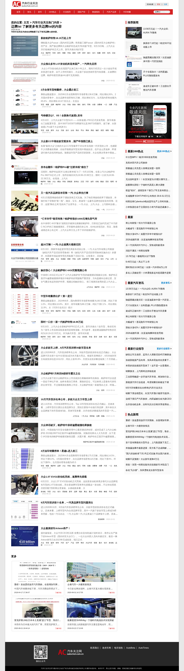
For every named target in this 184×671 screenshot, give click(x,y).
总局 (79, 259)
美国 (74, 53)
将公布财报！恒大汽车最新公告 (141, 223)
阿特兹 (92, 416)
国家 (69, 259)
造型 (102, 130)
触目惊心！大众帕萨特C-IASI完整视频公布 (64, 270)
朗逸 (103, 416)
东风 (115, 466)
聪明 (112, 182)
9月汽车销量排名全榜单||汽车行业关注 (144, 388)
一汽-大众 (84, 416)
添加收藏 (150, 4)
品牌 (52, 105)
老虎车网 (106, 648)
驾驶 (112, 130)
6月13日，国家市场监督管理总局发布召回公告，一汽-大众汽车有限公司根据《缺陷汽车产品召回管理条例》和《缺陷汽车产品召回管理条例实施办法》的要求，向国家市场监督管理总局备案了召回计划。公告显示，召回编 (78, 252)
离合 (85, 492)
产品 (115, 105)
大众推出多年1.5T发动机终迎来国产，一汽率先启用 (69, 64)
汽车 (87, 182)
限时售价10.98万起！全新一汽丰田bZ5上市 (146, 267)
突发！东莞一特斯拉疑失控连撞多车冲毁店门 (147, 464)
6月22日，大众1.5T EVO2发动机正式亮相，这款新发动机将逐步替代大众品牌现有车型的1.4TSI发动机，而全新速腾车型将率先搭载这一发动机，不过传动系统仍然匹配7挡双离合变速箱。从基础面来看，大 (79, 484)
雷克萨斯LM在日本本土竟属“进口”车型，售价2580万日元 (41, 620)
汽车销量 (127, 12)
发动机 (84, 337)
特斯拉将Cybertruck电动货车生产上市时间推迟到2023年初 (154, 201)
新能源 (69, 182)
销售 (107, 130)
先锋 (100, 337)
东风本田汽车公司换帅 (136, 163)
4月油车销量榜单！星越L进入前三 (59, 451)
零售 (89, 105)
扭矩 (115, 492)
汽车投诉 (93, 364)
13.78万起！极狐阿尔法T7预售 (140, 256)
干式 (110, 492)
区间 (84, 311)
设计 (67, 130)
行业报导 (67, 12)
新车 (40, 12)
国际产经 (81, 12)
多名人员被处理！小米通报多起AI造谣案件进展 (148, 273)
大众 (42, 53)
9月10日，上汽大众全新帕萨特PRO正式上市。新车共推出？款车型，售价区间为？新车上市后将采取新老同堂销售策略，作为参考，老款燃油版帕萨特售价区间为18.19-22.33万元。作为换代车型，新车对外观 (78, 329)
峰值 (105, 492)
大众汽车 (85, 364)
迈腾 (98, 416)
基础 (100, 492)
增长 (79, 105)
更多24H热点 (163, 151)
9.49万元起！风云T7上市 (138, 262)
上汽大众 (89, 287)
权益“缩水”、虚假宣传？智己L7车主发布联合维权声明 (151, 190)
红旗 (98, 311)
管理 (47, 259)
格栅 (98, 53)
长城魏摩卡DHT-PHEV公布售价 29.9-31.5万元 (148, 196)
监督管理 (85, 259)
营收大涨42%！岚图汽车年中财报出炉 (144, 234)
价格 (97, 182)
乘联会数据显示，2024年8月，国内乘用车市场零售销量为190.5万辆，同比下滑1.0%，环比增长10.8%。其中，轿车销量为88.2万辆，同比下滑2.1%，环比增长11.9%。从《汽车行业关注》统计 (79, 304)
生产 (67, 543)
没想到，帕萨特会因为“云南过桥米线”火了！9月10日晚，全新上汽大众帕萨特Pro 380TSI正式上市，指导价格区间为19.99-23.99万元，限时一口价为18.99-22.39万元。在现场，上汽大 (78, 175)
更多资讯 (165, 283)
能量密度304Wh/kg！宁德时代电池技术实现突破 (90, 620)
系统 (92, 130)
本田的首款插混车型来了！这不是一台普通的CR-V (150, 365)
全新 (94, 105)
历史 (113, 53)
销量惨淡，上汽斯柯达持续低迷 (141, 371)
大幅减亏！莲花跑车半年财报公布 (142, 228)
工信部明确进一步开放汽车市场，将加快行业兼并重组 (151, 377)
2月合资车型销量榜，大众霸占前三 (60, 89)
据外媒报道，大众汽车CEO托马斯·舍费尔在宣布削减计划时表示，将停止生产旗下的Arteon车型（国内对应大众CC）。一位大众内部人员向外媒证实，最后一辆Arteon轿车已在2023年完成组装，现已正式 (79, 536)
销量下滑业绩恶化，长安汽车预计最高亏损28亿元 (149, 393)
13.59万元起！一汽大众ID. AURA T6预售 (145, 289)
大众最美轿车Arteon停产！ (55, 528)
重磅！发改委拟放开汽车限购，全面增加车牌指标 (38, 584)
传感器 (63, 259)
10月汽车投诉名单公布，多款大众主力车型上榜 (66, 399)
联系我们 (94, 648)
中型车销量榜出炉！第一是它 (56, 296)
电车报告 (118, 648)
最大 (89, 53)
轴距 (97, 130)
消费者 (99, 105)
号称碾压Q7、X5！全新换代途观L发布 (61, 115)
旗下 (108, 311)
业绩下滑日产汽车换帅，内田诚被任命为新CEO (148, 399)
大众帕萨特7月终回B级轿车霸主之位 (60, 373)
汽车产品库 (111, 12)
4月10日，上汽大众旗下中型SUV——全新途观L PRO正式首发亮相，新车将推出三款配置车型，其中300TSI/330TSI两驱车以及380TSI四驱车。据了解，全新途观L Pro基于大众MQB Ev (78, 123)
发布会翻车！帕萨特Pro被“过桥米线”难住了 (64, 167)
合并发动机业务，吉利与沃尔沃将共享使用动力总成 (150, 404)
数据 (102, 182)
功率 (79, 53)
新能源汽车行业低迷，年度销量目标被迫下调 (147, 382)
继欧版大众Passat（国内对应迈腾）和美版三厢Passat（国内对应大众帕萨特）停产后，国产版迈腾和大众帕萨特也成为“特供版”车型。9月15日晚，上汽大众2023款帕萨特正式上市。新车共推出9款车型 (79, 46)
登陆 (158, 4)
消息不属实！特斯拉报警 (137, 251)
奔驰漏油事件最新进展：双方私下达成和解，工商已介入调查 (155, 448)
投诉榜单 (101, 519)
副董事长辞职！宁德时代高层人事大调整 (145, 185)
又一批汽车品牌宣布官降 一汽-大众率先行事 (64, 193)
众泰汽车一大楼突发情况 (79, 584)
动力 (94, 53)
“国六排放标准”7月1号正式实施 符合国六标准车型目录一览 (154, 453)
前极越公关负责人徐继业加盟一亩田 (143, 168)
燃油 (59, 182)
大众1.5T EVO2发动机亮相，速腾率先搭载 (64, 476)
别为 (108, 53)
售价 (77, 130)
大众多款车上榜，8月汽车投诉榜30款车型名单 (66, 347)
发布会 (76, 182)
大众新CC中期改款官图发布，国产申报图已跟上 (67, 141)
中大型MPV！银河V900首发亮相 (141, 157)
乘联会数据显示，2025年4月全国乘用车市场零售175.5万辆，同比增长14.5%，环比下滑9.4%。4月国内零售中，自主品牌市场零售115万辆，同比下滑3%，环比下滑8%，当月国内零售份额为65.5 (79, 458)
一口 (105, 105)
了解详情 (58, 593)
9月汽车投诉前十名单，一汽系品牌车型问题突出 (67, 502)
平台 (82, 130)
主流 (82, 182)
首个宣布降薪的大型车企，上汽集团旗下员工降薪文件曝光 (154, 442)
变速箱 (64, 492)
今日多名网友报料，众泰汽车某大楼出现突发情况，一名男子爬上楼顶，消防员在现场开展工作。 (113, 589)
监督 (97, 259)
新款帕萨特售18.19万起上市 (56, 38)
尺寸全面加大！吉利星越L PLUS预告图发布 (147, 305)
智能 (49, 182)
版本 (52, 543)
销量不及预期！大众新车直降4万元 (142, 459)
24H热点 (52, 12)
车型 (54, 53)
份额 (89, 466)
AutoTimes (143, 648)
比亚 (113, 311)
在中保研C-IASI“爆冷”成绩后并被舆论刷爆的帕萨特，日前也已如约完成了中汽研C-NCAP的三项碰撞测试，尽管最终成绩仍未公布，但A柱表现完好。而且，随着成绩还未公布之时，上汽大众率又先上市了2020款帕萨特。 (79, 226)
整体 (87, 130)
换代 (84, 105)
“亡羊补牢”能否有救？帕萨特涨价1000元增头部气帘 (69, 218)
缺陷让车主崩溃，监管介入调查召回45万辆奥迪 (148, 354)
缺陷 (52, 259)
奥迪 (74, 105)
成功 (103, 311)
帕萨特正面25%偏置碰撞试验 (94, 442)
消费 (110, 105)
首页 (18, 12)
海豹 (74, 311)
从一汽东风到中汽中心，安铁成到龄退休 (145, 245)
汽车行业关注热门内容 (45, 22)
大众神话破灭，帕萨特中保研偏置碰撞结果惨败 (66, 425)
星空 (84, 53)
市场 (69, 53)
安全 (102, 259)
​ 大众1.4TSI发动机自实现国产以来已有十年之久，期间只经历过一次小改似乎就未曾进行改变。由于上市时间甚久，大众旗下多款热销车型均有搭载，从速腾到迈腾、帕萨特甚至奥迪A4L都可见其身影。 (79, 71)
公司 (112, 259)
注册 (165, 4)
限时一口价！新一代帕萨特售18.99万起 (62, 322)
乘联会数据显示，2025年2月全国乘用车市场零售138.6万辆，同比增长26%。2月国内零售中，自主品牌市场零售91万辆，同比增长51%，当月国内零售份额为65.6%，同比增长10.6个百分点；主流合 (79, 97)
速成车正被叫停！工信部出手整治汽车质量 (146, 311)
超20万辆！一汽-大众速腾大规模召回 (61, 244)
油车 (92, 182)
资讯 (29, 12)
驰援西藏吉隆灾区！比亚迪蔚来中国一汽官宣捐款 (149, 300)
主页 (26, 22)
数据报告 (96, 12)
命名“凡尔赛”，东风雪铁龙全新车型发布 (145, 470)
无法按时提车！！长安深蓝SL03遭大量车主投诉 (149, 179)
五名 (94, 311)
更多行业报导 (163, 348)
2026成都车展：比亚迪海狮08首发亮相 (144, 239)
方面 (62, 130)
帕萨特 (48, 53)
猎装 (95, 543)
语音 (107, 182)
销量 (64, 53)
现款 (80, 492)
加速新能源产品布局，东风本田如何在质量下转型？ (150, 360)
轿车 (103, 53)
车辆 (92, 259)
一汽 (103, 210)
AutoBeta (130, 648)
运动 (72, 130)
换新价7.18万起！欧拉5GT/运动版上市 (144, 294)
